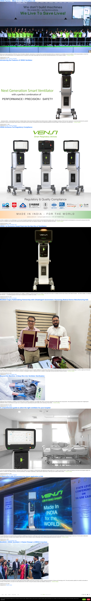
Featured (10, 58)
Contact (60, 2)
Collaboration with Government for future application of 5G (21, 476)
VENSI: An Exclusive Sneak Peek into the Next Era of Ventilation (23, 226)
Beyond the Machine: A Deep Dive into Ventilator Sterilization (22, 376)
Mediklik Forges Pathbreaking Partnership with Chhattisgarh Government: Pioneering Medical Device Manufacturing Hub (44, 299)
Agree (84, 599)
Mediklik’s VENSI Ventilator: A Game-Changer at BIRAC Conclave (23, 542)
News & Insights (71, 2)
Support (56, 2)
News (16, 224)
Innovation (51, 2)
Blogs (7, 58)
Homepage (14, 58)
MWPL (44, 594)
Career (65, 2)
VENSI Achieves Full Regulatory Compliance (16, 127)
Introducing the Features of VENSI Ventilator (16, 60)
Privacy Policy (14, 594)
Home (37, 2)
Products (42, 2)
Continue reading (70, 55)
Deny (88, 599)
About (46, 2)
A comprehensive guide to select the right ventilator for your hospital (25, 408)
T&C (18, 594)
